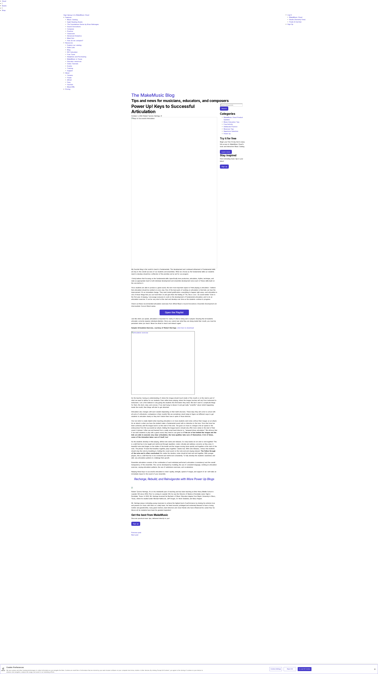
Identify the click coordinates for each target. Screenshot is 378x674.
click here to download (185, 328)
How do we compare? (75, 41)
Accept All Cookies (304, 669)
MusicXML (71, 87)
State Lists (71, 47)
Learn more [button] (225, 152)
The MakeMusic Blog (152, 95)
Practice (70, 31)
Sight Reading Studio (74, 22)
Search (224, 108)
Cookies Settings (276, 669)
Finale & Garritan (295, 22)
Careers (70, 75)
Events (69, 66)
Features (68, 17)
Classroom (71, 34)
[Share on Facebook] (174, 527)
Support (70, 71)
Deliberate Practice (230, 127)
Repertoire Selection (231, 131)
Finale (69, 78)
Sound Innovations (74, 27)
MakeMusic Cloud (295, 17)
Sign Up (66, 15)
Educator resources (74, 61)
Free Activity (228, 124)
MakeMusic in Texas (74, 59)
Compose (70, 29)
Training (70, 68)
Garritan (70, 84)
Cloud (4, 1)
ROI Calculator (72, 52)
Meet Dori (70, 38)
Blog (68, 50)
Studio (4, 6)
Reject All (290, 669)
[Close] (375, 669)
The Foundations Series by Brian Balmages (83, 24)
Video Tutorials (72, 64)
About (67, 73)
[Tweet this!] (174, 529)
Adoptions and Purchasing (76, 57)
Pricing (67, 89)
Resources (69, 43)
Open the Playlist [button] (174, 312)
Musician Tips (229, 129)
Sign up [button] (136, 524)
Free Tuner (71, 54)
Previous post (136, 532)
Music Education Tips (231, 122)
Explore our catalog (74, 45)
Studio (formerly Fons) (297, 19)
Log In (289, 15)
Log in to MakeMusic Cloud (79, 15)
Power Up (227, 134)
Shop (4, 10)
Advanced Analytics (74, 36)
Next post (134, 535)
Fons (68, 82)
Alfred (69, 80)
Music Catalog (72, 20)
